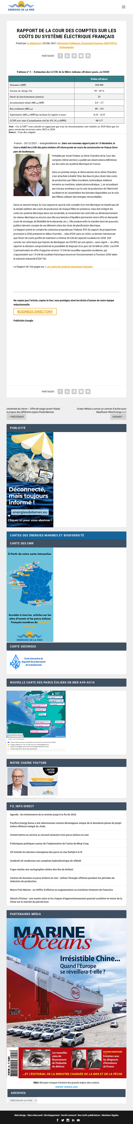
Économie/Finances (92, 43)
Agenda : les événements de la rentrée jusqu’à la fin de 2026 (43, 814)
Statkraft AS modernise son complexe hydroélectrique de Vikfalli (45, 860)
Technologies (66, 47)
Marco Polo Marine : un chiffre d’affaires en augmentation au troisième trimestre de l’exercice (61, 889)
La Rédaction (34, 43)
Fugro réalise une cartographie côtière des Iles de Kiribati (41, 869)
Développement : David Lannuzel (60, 1115)
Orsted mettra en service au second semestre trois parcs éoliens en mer (49, 834)
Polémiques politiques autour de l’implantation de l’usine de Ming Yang (49, 843)
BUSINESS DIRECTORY (35, 311)
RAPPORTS (110, 43)
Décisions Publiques (69, 43)
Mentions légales (110, 1115)
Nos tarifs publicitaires (89, 1115)
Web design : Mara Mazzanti (28, 1115)
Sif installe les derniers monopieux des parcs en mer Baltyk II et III (46, 852)
